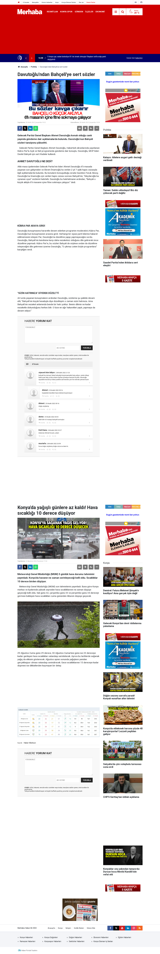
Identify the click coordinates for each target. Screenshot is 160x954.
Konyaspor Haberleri (52, 941)
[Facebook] (19, 128)
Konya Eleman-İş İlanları (103, 941)
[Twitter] (25, 128)
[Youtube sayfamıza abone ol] (122, 928)
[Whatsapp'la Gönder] (35, 128)
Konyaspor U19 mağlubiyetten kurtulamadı (64, 58)
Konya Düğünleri (51, 937)
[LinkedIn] (30, 128)
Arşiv (57, 2)
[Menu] (116, 12)
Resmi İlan (52, 11)
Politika (34, 67)
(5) (49, 449)
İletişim (68, 928)
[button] (85, 128)
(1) (55, 383)
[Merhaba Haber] (29, 11)
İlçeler (89, 11)
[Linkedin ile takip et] (128, 928)
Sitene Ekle (91, 928)
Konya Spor (66, 11)
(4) (49, 436)
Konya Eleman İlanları (69, 2)
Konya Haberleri (26, 937)
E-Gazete (26, 2)
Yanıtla (43, 383)
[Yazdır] (79, 128)
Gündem (79, 11)
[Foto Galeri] (141, 2)
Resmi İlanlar (91, 2)
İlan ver (81, 2)
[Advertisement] (80, 36)
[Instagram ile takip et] (134, 928)
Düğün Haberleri (75, 937)
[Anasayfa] (18, 2)
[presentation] (26, 58)
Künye (60, 928)
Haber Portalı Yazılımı (29, 950)
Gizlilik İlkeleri (79, 928)
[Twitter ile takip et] (116, 928)
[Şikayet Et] (89, 382)
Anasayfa (24, 67)
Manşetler (35, 2)
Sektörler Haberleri (76, 941)
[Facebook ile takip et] (110, 928)
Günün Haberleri (47, 2)
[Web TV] (135, 2)
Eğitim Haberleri (124, 937)
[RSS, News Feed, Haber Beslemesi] (140, 928)
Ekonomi (100, 11)
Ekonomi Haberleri (100, 937)
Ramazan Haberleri (27, 941)
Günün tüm (135, 58)
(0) (49, 383)
